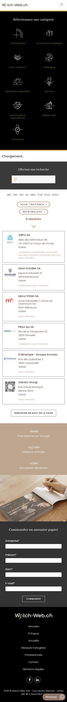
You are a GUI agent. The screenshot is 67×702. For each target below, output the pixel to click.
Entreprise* (12, 541)
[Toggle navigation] (61, 4)
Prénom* (10, 555)
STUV (47, 195)
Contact (33, 662)
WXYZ (55, 195)
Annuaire (33, 626)
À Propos (33, 633)
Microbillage (34, 211)
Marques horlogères (33, 648)
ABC (9, 195)
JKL (27, 195)
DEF (15, 195)
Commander (33, 599)
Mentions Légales (33, 669)
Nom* (9, 569)
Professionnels (33, 655)
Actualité (33, 640)
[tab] (17, 38)
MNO (33, 195)
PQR (40, 195)
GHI (21, 195)
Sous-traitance (33, 204)
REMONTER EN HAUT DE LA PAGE (33, 413)
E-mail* (10, 583)
